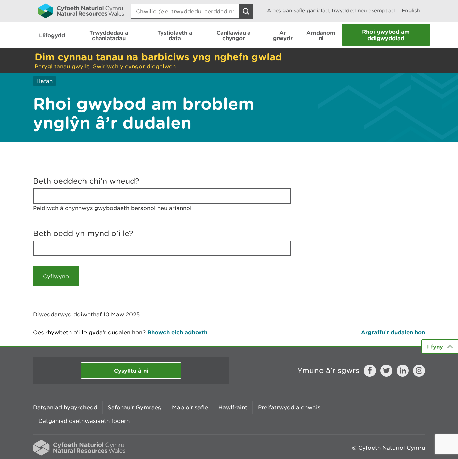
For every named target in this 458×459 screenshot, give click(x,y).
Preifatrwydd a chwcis (289, 407)
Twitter (386, 371)
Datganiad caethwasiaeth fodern (84, 420)
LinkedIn (403, 371)
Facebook (370, 371)
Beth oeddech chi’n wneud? (86, 181)
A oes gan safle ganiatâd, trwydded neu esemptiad (331, 10)
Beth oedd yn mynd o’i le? (83, 233)
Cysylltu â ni (131, 370)
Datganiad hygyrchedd (65, 407)
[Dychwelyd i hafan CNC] (81, 10)
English (411, 10)
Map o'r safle (190, 407)
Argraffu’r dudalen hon (393, 332)
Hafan (44, 81)
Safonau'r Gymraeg (135, 407)
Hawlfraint (232, 407)
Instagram (419, 371)
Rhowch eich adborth (177, 332)
